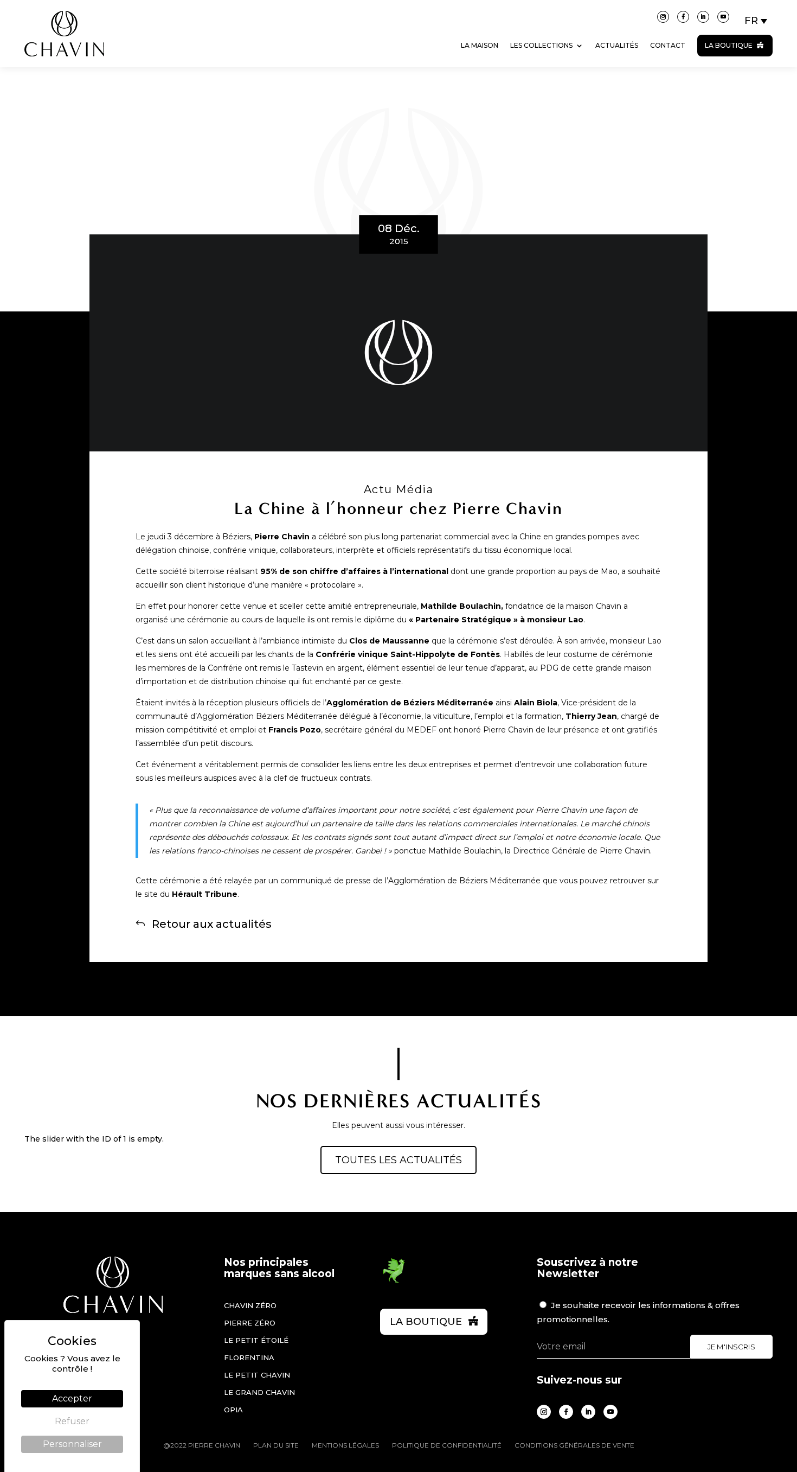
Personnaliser (72, 1444)
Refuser (72, 1421)
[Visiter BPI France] (393, 1281)
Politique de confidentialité (447, 1445)
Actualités (616, 45)
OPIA (233, 1409)
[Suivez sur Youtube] (723, 17)
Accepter (72, 1398)
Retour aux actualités (212, 923)
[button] (756, 20)
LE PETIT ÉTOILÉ (256, 1340)
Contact (667, 45)
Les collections (541, 45)
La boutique (729, 45)
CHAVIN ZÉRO (250, 1305)
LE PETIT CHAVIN (257, 1375)
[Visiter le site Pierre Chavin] (64, 64)
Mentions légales (345, 1445)
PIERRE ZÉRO (249, 1322)
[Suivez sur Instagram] (663, 17)
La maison (479, 45)
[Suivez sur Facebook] (683, 17)
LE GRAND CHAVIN (259, 1392)
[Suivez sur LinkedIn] (703, 17)
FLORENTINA (249, 1357)
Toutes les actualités (398, 1160)
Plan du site (276, 1445)
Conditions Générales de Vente (574, 1445)
